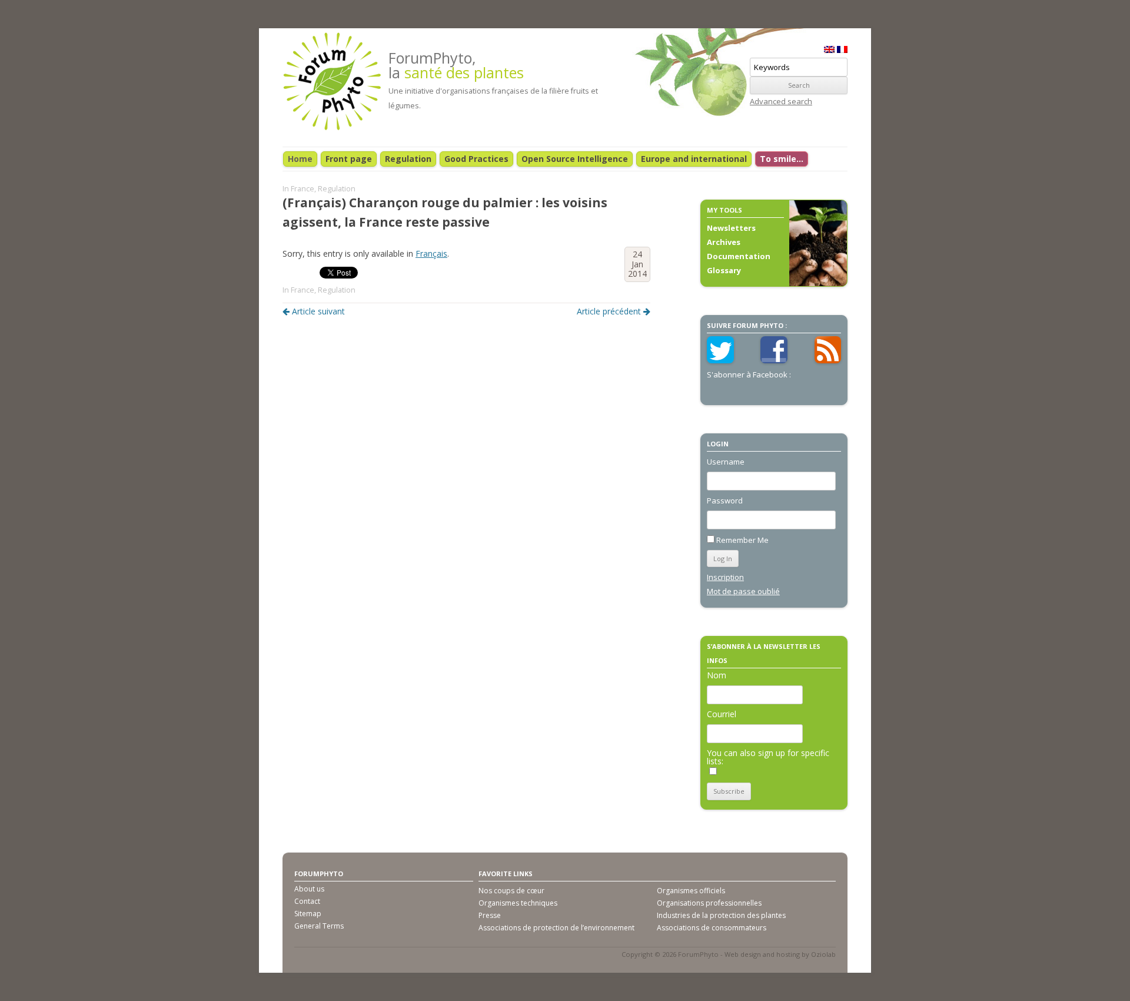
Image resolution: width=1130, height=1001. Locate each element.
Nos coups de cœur (511, 891)
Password (725, 500)
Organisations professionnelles (709, 903)
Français (431, 253)
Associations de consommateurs (711, 928)
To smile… (781, 158)
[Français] (842, 49)
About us (309, 889)
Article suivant (318, 311)
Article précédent (609, 311)
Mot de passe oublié (743, 591)
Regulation (408, 158)
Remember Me (742, 540)
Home (300, 158)
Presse (489, 915)
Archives (723, 242)
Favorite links (505, 873)
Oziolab (823, 954)
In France (298, 189)
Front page (348, 158)
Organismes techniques (517, 903)
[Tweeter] (720, 360)
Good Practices (476, 158)
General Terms (319, 926)
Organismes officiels (691, 891)
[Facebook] (773, 360)
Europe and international (694, 158)
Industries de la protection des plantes (721, 915)
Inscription (725, 577)
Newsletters (731, 228)
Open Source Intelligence (574, 158)
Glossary (724, 270)
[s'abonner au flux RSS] (828, 360)
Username (726, 461)
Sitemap (307, 914)
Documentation (738, 256)
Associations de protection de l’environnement (556, 928)
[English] (829, 49)
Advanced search (781, 101)
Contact (307, 901)
